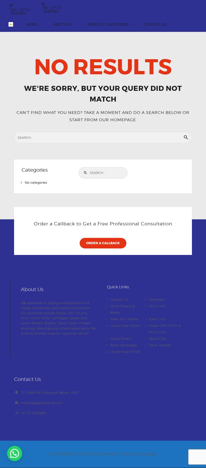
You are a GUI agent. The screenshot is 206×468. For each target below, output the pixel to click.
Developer (157, 299)
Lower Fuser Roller (125, 325)
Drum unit (157, 306)
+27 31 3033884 (33, 413)
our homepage (117, 119)
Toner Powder (160, 345)
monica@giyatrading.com (42, 403)
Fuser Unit (157, 319)
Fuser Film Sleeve (124, 319)
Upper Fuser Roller (125, 352)
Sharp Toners (120, 339)
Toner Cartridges (123, 345)
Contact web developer (138, 454)
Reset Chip (157, 339)
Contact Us (119, 299)
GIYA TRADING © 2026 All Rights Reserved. (84, 454)
